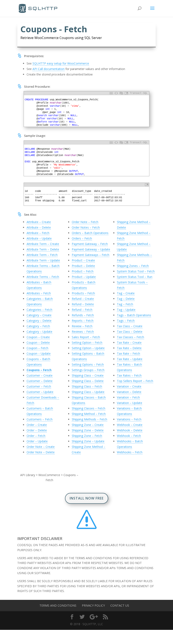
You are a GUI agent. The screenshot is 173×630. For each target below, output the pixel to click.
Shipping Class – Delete (88, 381)
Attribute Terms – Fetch (43, 277)
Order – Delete (37, 430)
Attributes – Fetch (39, 293)
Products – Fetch (83, 293)
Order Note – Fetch (85, 222)
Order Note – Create (41, 447)
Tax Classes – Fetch (130, 337)
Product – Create (83, 260)
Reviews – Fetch (83, 332)
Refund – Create (83, 299)
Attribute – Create (39, 222)
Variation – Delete (129, 392)
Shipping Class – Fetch (87, 386)
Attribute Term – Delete (43, 249)
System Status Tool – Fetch (136, 271)
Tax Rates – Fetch (129, 375)
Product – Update (84, 277)
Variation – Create (129, 386)
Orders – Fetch (82, 238)
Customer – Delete (40, 381)
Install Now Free (87, 498)
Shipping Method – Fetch (89, 414)
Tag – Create (126, 293)
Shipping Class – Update (88, 392)
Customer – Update (40, 392)
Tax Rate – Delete (129, 348)
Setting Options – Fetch (88, 364)
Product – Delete (83, 266)
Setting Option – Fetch (87, 343)
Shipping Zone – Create (88, 425)
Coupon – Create (38, 337)
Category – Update (39, 332)
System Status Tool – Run (134, 277)
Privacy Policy (93, 605)
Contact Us (119, 605)
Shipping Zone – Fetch (87, 436)
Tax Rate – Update (129, 359)
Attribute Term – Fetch (42, 255)
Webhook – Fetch (129, 436)
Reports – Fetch (82, 321)
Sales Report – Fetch (86, 337)
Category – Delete (39, 321)
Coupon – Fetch (37, 348)
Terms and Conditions (57, 605)
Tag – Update (126, 310)
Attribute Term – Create (43, 244)
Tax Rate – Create (129, 343)
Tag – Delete (126, 299)
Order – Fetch (36, 436)
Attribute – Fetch (38, 233)
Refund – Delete (83, 304)
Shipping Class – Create (88, 375)
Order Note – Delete (41, 452)
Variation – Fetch (128, 397)
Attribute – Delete (39, 227)
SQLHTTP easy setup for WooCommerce (60, 63)
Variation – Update (129, 403)
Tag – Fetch (125, 304)
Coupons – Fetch (39, 370)
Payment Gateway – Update (91, 249)
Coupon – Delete (38, 343)
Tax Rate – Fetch (128, 353)
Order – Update (37, 441)
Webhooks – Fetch (129, 452)
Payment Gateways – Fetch (90, 255)
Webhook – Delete (129, 430)
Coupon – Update (39, 353)
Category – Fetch (38, 326)
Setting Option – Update (88, 348)
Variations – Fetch (129, 419)
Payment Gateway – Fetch (90, 244)
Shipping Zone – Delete (88, 430)
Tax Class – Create (129, 326)
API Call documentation (48, 69)
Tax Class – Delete (129, 332)
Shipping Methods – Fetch (89, 419)
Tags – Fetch (126, 321)
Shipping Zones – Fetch (133, 266)
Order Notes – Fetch (86, 227)
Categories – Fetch (39, 310)
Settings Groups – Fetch (88, 370)
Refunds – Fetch (83, 315)
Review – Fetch (82, 326)
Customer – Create (40, 375)
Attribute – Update (39, 238)
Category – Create (39, 315)
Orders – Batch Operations (90, 233)
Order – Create (37, 425)
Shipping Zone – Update (88, 441)
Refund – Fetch (82, 310)
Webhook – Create (129, 425)
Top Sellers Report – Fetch (135, 381)
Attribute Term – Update (43, 260)
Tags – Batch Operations (134, 315)
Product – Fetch (82, 271)
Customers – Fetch (40, 419)
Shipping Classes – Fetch (88, 408)
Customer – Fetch (39, 386)
